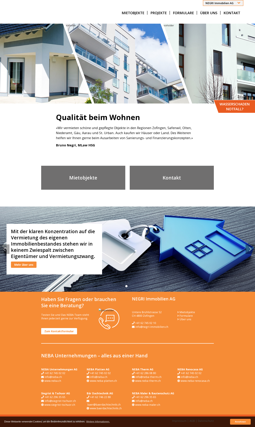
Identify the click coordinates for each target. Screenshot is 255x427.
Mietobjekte (83, 177)
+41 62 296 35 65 (54, 397)
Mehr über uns (23, 264)
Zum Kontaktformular (59, 331)
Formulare (186, 315)
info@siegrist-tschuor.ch (60, 401)
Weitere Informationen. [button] (98, 421)
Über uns (185, 319)
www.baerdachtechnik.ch (105, 408)
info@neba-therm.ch (148, 377)
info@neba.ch (53, 377)
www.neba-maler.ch (147, 404)
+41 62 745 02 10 (145, 323)
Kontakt (172, 177)
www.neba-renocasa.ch (195, 380)
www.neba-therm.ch (147, 380)
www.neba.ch (52, 380)
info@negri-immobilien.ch (151, 327)
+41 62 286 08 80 (145, 373)
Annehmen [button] (240, 421)
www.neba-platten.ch (103, 380)
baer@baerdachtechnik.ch (104, 404)
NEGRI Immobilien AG (219, 3)
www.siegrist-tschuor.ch (59, 404)
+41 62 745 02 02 (54, 373)
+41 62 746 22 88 (100, 397)
